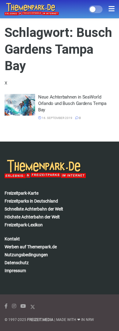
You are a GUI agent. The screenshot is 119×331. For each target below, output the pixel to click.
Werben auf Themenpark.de (31, 246)
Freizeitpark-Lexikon (24, 224)
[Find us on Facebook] (6, 306)
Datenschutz (17, 262)
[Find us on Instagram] (14, 306)
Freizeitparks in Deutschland (31, 201)
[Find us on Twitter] (32, 306)
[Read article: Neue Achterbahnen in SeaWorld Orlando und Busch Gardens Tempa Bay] (20, 105)
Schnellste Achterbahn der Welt (34, 209)
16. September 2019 (56, 118)
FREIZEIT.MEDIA (40, 320)
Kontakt (12, 238)
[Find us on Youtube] (23, 306)
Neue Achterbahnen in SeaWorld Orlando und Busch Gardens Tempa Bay (72, 103)
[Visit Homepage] (32, 9)
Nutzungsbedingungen (26, 254)
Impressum (15, 270)
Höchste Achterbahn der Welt (32, 216)
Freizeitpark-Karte (21, 193)
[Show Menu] (111, 9)
